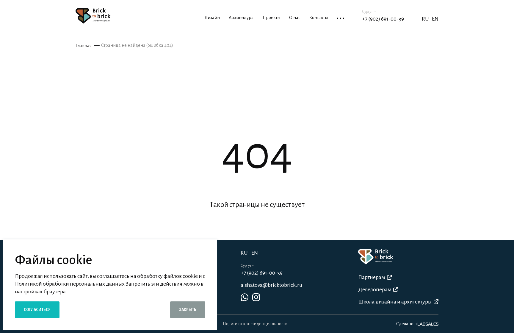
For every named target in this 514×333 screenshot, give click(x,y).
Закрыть (187, 310)
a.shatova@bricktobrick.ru (271, 285)
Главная (84, 45)
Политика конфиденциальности (255, 323)
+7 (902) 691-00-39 (383, 19)
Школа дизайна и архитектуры (395, 302)
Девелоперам (374, 289)
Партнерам (371, 277)
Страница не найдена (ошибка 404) (137, 45)
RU (244, 253)
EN (435, 19)
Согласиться (37, 310)
